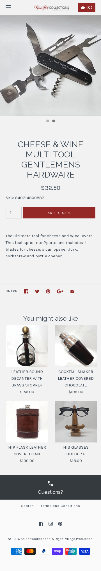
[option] (50, 65)
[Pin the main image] (48, 291)
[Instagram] (51, 524)
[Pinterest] (60, 524)
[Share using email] (72, 291)
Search (27, 506)
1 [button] (47, 121)
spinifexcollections (35, 539)
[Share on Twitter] (37, 291)
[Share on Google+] (60, 291)
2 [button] (53, 121)
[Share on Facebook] (26, 291)
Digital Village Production (74, 539)
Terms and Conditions (60, 506)
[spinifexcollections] (51, 7)
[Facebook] (41, 524)
